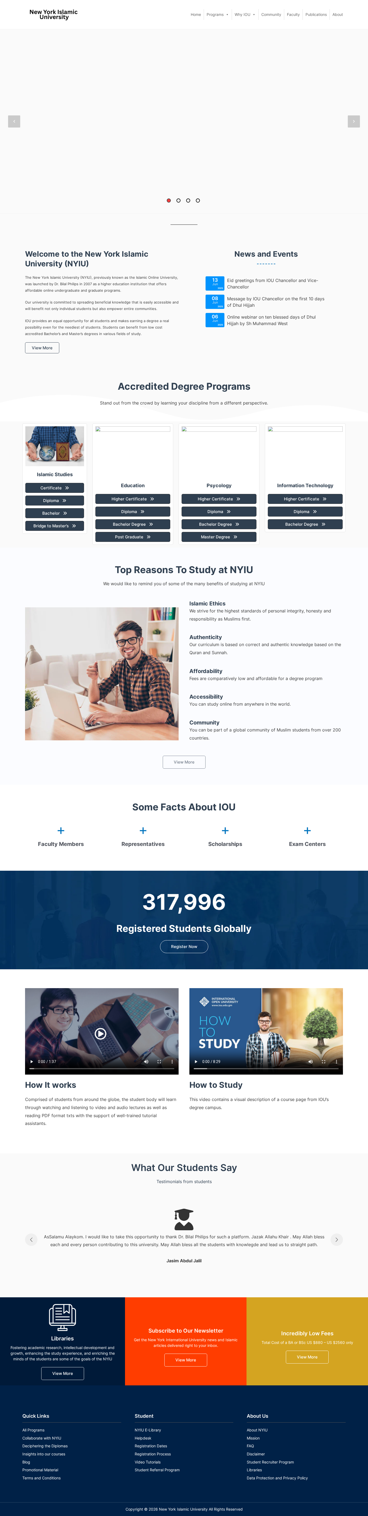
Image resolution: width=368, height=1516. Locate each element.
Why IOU (242, 14)
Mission (253, 1438)
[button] (42, 347)
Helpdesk (143, 1438)
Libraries (254, 1470)
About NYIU (257, 1430)
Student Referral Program (157, 1470)
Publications (316, 14)
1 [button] (169, 200)
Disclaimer (256, 1454)
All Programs (33, 1430)
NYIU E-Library (148, 1430)
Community (271, 14)
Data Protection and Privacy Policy (277, 1478)
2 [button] (178, 200)
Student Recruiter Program (270, 1462)
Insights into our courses (43, 1454)
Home (196, 14)
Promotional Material (40, 1470)
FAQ (250, 1446)
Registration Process (153, 1454)
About (337, 14)
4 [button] (198, 200)
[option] (184, 121)
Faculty (293, 14)
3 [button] (188, 200)
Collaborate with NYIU (41, 1438)
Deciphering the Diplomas (45, 1446)
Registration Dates (151, 1446)
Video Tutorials (148, 1462)
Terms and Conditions (41, 1478)
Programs (215, 14)
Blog (26, 1462)
